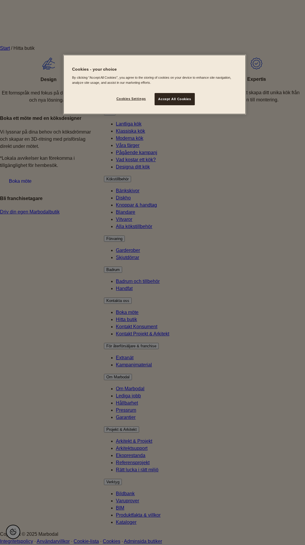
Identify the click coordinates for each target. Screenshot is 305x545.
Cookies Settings (131, 98)
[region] (154, 85)
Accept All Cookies (174, 99)
